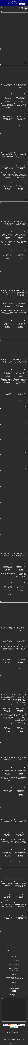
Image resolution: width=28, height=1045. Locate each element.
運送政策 (8, 977)
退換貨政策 (13, 977)
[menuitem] (8, 125)
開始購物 (22, 4)
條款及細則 (19, 977)
